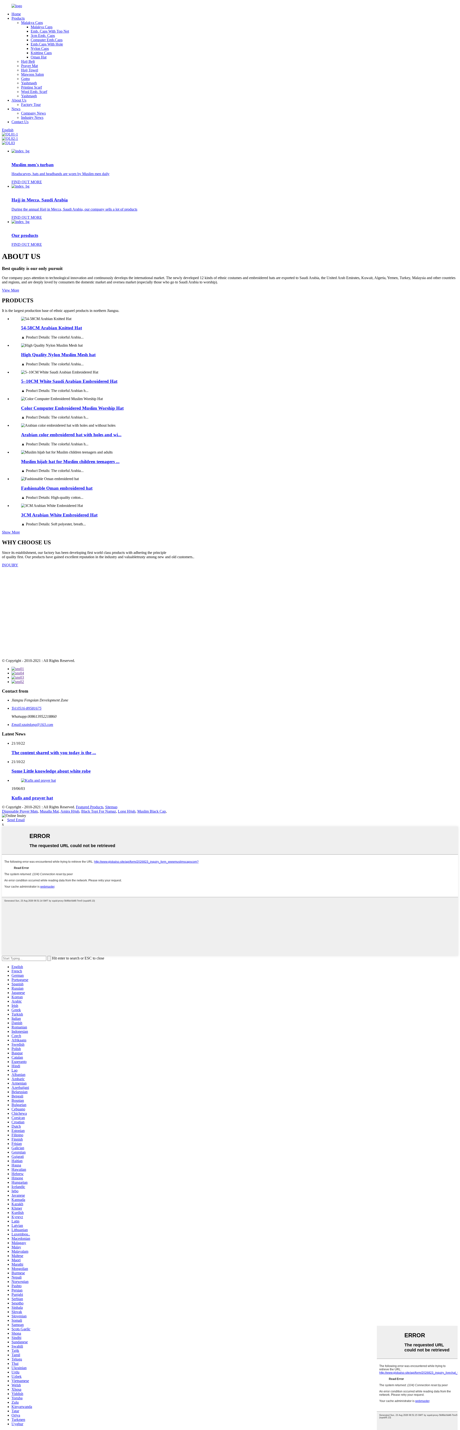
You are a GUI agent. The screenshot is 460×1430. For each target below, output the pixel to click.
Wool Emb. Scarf (34, 92)
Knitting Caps (41, 53)
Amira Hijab (69, 811)
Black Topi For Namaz (98, 811)
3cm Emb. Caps (43, 36)
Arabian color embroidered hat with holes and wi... (71, 434)
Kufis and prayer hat (32, 797)
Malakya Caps (32, 23)
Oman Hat (38, 57)
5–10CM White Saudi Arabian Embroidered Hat (69, 381)
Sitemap (111, 807)
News (16, 109)
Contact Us (20, 122)
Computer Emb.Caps (47, 40)
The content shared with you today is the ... (54, 752)
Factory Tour (31, 105)
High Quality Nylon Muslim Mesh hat (58, 354)
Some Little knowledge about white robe (51, 771)
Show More (11, 532)
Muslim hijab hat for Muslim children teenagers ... (70, 461)
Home (16, 14)
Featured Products (89, 807)
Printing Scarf (31, 87)
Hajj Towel (29, 70)
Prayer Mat (29, 66)
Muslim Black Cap (151, 811)
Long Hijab (126, 811)
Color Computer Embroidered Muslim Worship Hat (72, 408)
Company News (33, 113)
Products (18, 18)
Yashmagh (29, 83)
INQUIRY (10, 565)
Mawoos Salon (32, 74)
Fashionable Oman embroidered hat (56, 488)
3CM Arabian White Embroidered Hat (59, 514)
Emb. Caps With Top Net (50, 31)
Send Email (16, 820)
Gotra (25, 79)
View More (10, 290)
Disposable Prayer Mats (20, 811)
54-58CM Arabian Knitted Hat (51, 327)
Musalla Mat (49, 811)
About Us (19, 100)
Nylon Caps (40, 48)
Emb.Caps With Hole (47, 44)
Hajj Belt (28, 61)
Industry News (32, 117)
